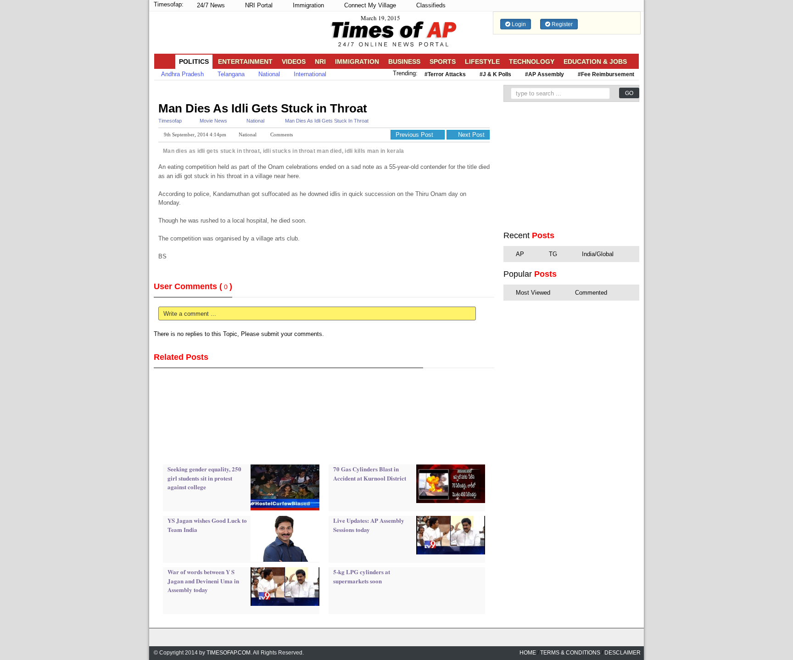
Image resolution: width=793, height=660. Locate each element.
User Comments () (193, 286)
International (310, 74)
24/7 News (210, 5)
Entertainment (245, 61)
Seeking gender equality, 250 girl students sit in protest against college (204, 477)
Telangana (231, 74)
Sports (443, 61)
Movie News (213, 120)
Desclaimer (622, 652)
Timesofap (170, 120)
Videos (294, 61)
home (527, 652)
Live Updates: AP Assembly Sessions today (368, 525)
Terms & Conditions (570, 652)
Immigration (307, 5)
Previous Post (415, 134)
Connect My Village (369, 5)
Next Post (470, 134)
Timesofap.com (229, 652)
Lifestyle (482, 61)
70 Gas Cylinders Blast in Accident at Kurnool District (369, 473)
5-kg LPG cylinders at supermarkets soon (361, 576)
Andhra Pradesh (182, 74)
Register (561, 24)
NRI (320, 61)
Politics (194, 61)
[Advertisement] (321, 90)
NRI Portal (258, 5)
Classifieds (430, 5)
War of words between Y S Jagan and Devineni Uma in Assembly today (203, 580)
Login (518, 24)
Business (404, 61)
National (269, 74)
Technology (531, 61)
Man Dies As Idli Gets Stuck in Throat (262, 108)
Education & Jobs (595, 61)
